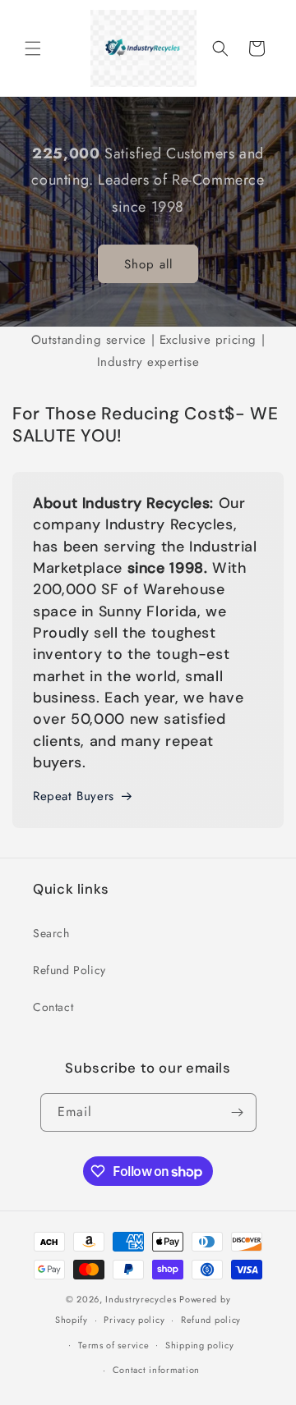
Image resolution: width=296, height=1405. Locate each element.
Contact (53, 1007)
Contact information (156, 1369)
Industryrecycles (140, 1299)
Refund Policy (69, 970)
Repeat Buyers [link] (73, 796)
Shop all (148, 264)
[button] (33, 48)
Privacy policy (134, 1319)
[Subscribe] (238, 1112)
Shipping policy (199, 1345)
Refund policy (211, 1319)
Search (51, 933)
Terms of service (113, 1345)
